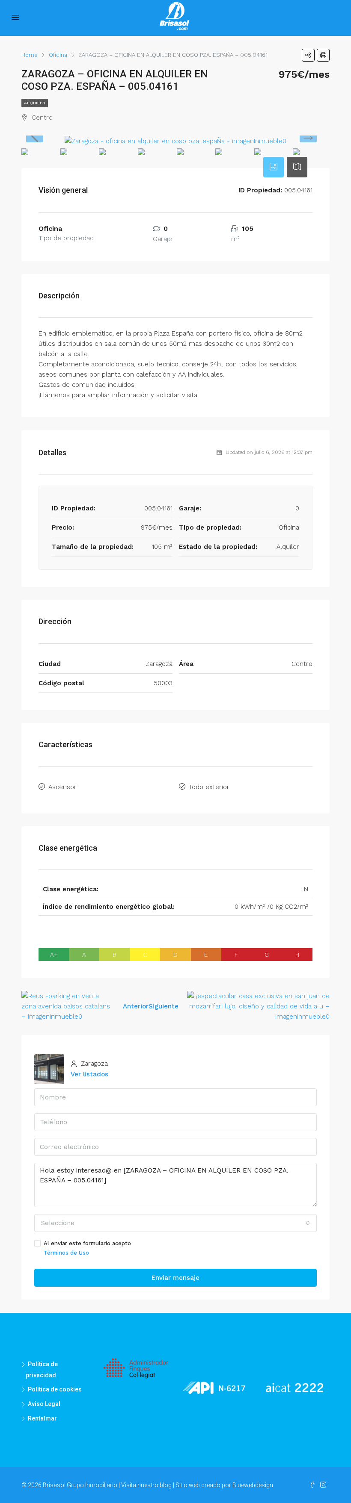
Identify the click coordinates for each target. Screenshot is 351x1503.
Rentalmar (42, 1418)
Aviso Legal (44, 1403)
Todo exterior (209, 787)
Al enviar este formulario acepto (87, 1248)
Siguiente (163, 1006)
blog (166, 1485)
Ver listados (89, 1074)
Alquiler (34, 102)
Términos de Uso (66, 1253)
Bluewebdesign (252, 1485)
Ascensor (62, 787)
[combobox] (175, 1223)
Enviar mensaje (175, 1278)
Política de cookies (55, 1389)
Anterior (136, 1006)
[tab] (273, 167)
